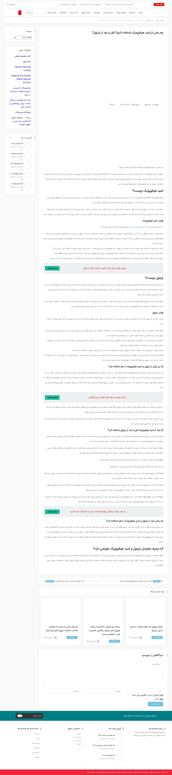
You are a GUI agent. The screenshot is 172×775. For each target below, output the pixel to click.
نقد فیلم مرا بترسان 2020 (16, 143)
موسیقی (97, 12)
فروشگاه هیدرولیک (23, 112)
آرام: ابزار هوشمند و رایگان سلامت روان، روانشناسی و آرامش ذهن (20, 104)
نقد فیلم (132, 12)
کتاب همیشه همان (23, 56)
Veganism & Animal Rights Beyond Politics (21, 79)
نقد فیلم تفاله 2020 (16, 163)
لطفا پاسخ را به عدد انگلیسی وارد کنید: (147, 695)
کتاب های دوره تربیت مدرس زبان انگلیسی (70, 581)
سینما (141, 12)
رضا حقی (148, 104)
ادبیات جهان (86, 12)
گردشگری (62, 12)
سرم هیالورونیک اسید (137, 227)
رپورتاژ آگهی (149, 20)
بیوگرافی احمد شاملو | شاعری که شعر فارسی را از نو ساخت (68, 4)
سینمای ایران (108, 12)
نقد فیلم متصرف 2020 (16, 183)
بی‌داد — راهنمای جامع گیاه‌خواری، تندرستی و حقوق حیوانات (21, 121)
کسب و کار (74, 12)
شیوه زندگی (51, 12)
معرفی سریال (121, 12)
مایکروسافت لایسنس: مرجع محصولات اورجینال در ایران (20, 91)
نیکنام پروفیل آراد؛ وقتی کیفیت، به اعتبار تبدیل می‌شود (16, 173)
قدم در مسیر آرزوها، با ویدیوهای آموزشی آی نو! (136, 581)
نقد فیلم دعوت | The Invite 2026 (100, 4)
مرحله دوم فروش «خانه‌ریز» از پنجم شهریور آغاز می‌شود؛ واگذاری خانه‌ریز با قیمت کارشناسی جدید (104, 630)
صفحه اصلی (160, 20)
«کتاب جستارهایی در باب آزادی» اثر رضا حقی (128, 4)
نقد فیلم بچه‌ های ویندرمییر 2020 (16, 153)
